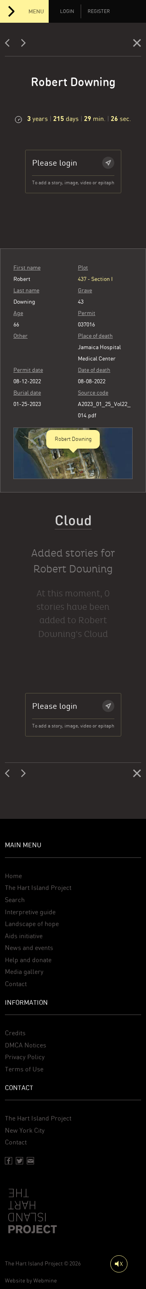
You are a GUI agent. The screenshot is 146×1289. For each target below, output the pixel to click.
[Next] (23, 44)
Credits (15, 1033)
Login (67, 11)
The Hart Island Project (38, 888)
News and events (29, 948)
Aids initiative (24, 936)
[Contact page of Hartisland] (30, 1160)
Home (13, 876)
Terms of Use (24, 1069)
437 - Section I (95, 279)
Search (15, 900)
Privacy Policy (25, 1057)
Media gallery (24, 972)
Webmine (45, 1280)
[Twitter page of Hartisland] (19, 1160)
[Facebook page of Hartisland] (8, 1160)
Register (99, 11)
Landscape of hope (32, 924)
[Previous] (10, 44)
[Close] (137, 44)
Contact (16, 984)
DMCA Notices (25, 1045)
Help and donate (28, 960)
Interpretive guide (30, 912)
